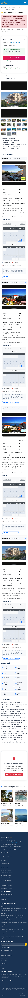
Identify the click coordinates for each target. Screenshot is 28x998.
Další (21, 223)
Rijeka (14, 917)
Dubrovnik (7, 936)
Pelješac (3, 938)
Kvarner (3, 913)
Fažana (8, 908)
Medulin (16, 908)
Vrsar (21, 910)
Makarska (19, 929)
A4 (14, 42)
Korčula (12, 936)
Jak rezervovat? (7, 980)
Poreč (24, 908)
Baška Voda (4, 929)
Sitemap (14, 993)
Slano (7, 938)
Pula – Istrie (4, 963)
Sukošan (22, 922)
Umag (17, 910)
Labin (12, 908)
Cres (2, 915)
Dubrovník (4, 934)
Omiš (23, 929)
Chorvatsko (4, 7)
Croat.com (3, 899)
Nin (6, 922)
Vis (20, 931)
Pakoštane (10, 922)
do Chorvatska (5, 852)
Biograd (3, 922)
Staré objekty (5, 863)
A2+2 (16, 42)
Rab (12, 917)
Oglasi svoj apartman (7, 856)
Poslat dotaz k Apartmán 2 (11, 402)
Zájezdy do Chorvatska (6, 870)
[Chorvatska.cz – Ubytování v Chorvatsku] (4, 2)
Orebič (20, 936)
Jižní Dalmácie (11, 7)
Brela (11, 929)
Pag (14, 922)
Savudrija (13, 910)
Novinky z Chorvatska (6, 888)
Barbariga (3, 908)
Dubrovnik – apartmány (6, 950)
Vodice (2, 924)
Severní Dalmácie (6, 920)
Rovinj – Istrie (4, 960)
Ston (10, 938)
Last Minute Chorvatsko (6, 885)
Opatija (8, 917)
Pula (2, 910)
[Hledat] (26, 944)
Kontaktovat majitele (15, 57)
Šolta (10, 931)
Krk (10, 915)
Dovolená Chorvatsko (6, 897)
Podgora (3, 931)
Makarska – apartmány (6, 955)
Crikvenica (6, 915)
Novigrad (20, 908)
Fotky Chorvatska (5, 883)
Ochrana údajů (4, 994)
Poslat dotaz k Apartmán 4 (11, 658)
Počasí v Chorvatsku (6, 880)
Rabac (5, 910)
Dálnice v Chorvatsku (6, 877)
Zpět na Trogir (6, 75)
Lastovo (16, 936)
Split (7, 931)
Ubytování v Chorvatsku (11, 842)
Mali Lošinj (14, 915)
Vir (25, 922)
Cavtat (2, 936)
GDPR (9, 993)
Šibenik (17, 922)
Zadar (6, 924)
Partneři (4, 860)
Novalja (19, 915)
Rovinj (9, 910)
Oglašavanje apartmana (23, 994)
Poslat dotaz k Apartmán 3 (11, 532)
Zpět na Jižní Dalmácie (9, 78)
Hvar (15, 929)
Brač (8, 929)
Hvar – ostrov (4, 958)
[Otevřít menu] (25, 2)
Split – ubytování (5, 953)
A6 (11, 42)
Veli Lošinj (19, 917)
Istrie (3, 906)
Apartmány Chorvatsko (6, 872)
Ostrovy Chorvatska (6, 875)
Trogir (18, 7)
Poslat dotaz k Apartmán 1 (11, 276)
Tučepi (17, 931)
